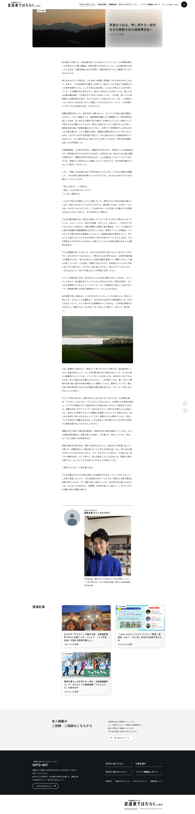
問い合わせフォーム (121, 738)
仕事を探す (102, 4)
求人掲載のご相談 (172, 5)
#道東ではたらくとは (122, 781)
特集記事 (113, 4)
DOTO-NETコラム (87, 4)
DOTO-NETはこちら (44, 786)
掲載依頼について (156, 781)
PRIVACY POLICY (131, 809)
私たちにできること (140, 781)
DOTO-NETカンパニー (128, 4)
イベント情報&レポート (150, 4)
